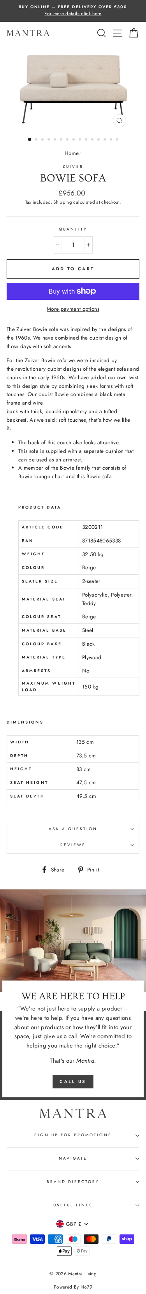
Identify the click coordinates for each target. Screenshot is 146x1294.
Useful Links (73, 1205)
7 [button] (68, 140)
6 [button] (62, 140)
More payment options (73, 309)
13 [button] (105, 140)
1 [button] (30, 140)
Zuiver (73, 166)
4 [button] (49, 140)
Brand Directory (73, 1182)
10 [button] (87, 140)
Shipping (62, 202)
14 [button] (112, 140)
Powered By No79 (73, 1286)
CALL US (73, 1081)
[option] (73, 11)
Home (71, 153)
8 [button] (74, 140)
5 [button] (56, 140)
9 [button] (81, 140)
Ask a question (73, 829)
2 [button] (37, 140)
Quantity (73, 229)
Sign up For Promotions (72, 1135)
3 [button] (43, 140)
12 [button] (99, 140)
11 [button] (93, 140)
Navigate (73, 1158)
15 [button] (118, 140)
